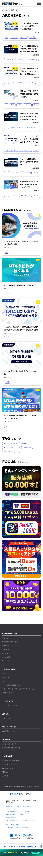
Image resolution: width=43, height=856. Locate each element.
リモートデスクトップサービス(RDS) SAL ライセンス (19, 689)
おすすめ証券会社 (7, 693)
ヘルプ (4, 681)
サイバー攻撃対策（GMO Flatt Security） (16, 824)
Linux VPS (5, 661)
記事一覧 (14, 10)
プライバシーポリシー (9, 764)
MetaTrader (27, 447)
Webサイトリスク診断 (23, 811)
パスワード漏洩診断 (11, 811)
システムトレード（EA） (10, 744)
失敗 (5, 447)
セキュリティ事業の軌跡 (22, 827)
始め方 (12, 447)
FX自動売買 (13, 443)
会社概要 (5, 776)
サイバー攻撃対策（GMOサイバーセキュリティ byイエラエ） (21, 820)
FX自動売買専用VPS (9, 633)
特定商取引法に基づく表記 (10, 760)
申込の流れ (5, 653)
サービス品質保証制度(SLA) (11, 685)
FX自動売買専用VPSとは (10, 642)
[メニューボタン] (39, 3)
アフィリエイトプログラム (10, 705)
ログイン (5, 674)
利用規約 (5, 772)
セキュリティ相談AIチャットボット (14, 814)
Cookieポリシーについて (10, 768)
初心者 (33, 443)
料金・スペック (7, 638)
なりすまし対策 (9, 827)
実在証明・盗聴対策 (11, 817)
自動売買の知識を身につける (11, 748)
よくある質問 (6, 657)
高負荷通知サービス (8, 731)
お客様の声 (5, 649)
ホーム (4, 10)
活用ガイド (5, 677)
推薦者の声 (5, 645)
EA (5, 443)
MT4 (17, 451)
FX (19, 447)
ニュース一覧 (6, 718)
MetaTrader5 (8, 451)
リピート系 (24, 443)
